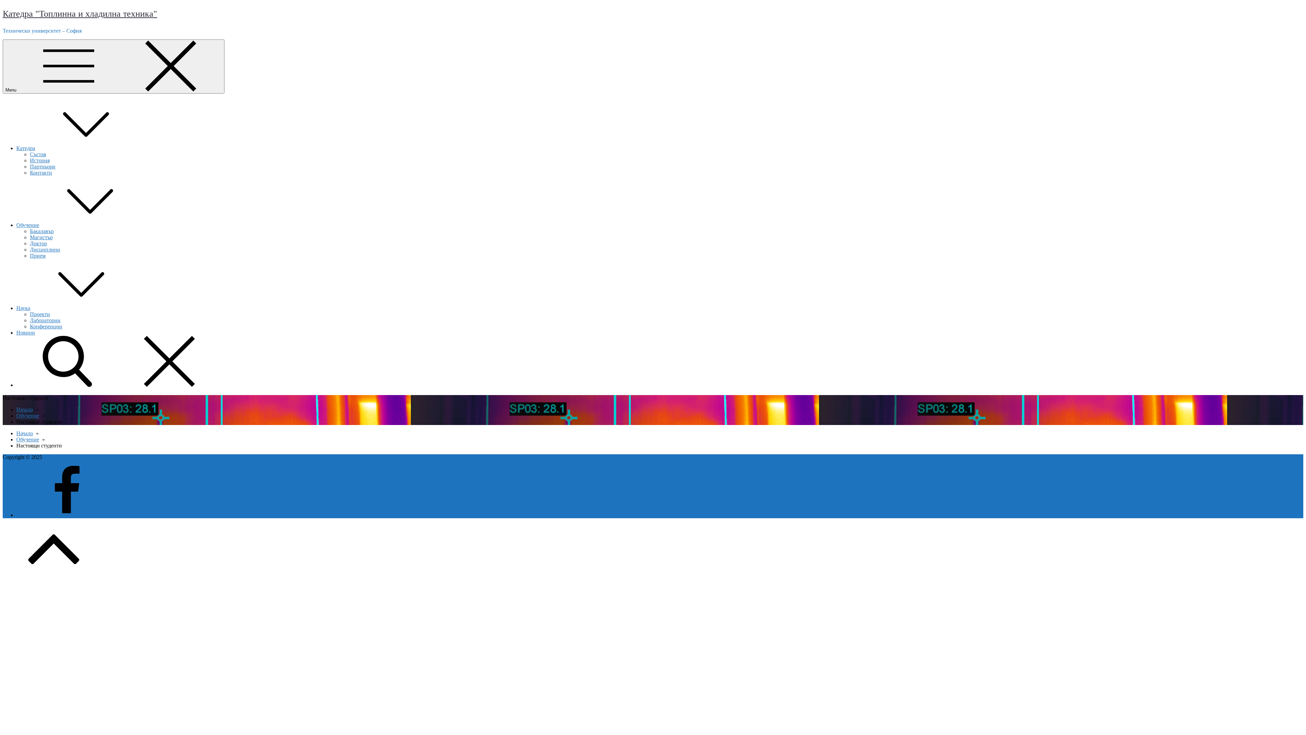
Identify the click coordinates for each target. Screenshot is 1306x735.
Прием (38, 256)
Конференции (46, 326)
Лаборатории (45, 320)
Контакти (41, 173)
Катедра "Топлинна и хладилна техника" (80, 14)
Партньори (42, 166)
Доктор (38, 243)
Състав (38, 154)
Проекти (40, 314)
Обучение (27, 225)
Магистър (41, 237)
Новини (25, 333)
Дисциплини (45, 249)
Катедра (25, 148)
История (40, 160)
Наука (23, 308)
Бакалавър (42, 231)
